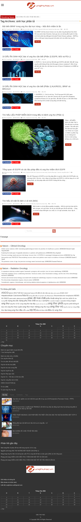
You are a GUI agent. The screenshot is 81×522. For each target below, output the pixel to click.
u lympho (45, 301)
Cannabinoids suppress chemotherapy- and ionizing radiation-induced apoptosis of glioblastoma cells (30, 282)
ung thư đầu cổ (18, 310)
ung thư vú (56, 306)
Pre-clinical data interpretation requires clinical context (16, 280)
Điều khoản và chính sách (9, 482)
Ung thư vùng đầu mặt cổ (63, 172)
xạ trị (33, 309)
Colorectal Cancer (29, 293)
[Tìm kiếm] (54, 231)
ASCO (4, 292)
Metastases (50, 295)
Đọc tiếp (38, 41)
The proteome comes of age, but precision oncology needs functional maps (22, 261)
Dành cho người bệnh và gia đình (10, 350)
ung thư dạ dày (29, 304)
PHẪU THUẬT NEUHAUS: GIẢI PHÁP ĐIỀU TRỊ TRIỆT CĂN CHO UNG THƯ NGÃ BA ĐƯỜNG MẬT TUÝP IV (45, 415)
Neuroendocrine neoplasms (63, 295)
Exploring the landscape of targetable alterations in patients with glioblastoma (23, 253)
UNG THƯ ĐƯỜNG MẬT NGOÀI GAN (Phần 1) (25, 451)
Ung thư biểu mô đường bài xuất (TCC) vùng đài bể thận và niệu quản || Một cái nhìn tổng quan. (34, 454)
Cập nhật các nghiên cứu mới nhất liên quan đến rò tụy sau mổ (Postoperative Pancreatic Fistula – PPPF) (43, 399)
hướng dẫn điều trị (34, 295)
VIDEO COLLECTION (7, 383)
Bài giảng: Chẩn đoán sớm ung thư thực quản (28, 17)
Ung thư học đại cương (53, 29)
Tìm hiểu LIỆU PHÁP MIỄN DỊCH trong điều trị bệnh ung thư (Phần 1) (33, 115)
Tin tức (36, 29)
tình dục (38, 301)
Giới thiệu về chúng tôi (8, 479)
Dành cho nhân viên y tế (28, 29)
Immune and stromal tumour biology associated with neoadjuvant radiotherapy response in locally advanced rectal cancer (36, 277)
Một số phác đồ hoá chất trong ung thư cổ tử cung (21, 447)
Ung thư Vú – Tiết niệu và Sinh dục (11, 377)
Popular (12, 395)
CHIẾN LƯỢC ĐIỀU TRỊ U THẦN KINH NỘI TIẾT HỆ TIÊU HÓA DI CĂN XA (33, 460)
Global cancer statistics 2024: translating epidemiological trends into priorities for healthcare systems (30, 249)
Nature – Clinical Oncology (14, 246)
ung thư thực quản (15, 307)
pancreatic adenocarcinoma (18, 298)
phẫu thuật (50, 298)
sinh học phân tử (68, 298)
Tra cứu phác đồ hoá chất (8, 361)
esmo (58, 293)
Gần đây (4, 395)
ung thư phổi (55, 303)
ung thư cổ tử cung (16, 304)
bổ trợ (20, 293)
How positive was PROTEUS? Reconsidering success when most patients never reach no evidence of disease (33, 257)
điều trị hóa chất (41, 310)
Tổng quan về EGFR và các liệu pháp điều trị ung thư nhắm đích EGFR (33, 169)
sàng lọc (58, 298)
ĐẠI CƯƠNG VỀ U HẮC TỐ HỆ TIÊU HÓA (25, 431)
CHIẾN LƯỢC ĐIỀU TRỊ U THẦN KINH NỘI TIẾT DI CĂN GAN (29, 457)
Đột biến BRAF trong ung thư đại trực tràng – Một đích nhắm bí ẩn (31, 26)
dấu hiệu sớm (52, 293)
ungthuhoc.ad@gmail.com (14, 485)
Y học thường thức (6, 352)
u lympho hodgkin (55, 301)
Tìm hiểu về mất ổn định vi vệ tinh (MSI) (20, 201)
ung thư (5, 303)
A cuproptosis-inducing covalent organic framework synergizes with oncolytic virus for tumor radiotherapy (31, 271)
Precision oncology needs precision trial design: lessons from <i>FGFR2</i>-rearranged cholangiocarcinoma (32, 255)
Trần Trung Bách (8, 29)
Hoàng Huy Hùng (8, 172)
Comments (19, 395)
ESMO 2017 (64, 293)
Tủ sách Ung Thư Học (7, 390)
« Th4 (2, 342)
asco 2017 (13, 293)
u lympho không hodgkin (68, 301)
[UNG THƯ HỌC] (40, 5)
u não (27, 310)
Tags (26, 395)
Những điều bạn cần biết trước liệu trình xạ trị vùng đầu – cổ (30, 423)
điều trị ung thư (55, 310)
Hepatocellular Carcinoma (11, 296)
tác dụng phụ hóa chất (26, 301)
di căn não (44, 293)
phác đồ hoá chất (37, 298)
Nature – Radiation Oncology (15, 268)
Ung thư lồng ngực (52, 172)
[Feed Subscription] (80, 21)
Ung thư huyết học (6, 370)
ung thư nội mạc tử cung (42, 303)
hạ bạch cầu (43, 295)
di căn (37, 293)
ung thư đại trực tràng (69, 307)
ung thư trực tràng (31, 307)
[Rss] (40, 517)
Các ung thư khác (6, 358)
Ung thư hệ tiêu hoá (43, 29)
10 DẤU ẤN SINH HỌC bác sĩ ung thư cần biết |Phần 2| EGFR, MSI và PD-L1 (36, 56)
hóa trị (25, 295)
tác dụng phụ (10, 301)
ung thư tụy (45, 307)
